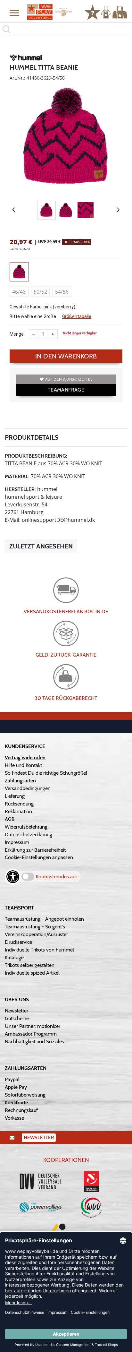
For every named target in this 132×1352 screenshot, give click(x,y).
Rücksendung (19, 804)
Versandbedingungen (28, 788)
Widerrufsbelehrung (26, 827)
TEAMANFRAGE (66, 390)
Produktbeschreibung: (36, 456)
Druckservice (18, 942)
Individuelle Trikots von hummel (39, 950)
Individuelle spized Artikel (32, 973)
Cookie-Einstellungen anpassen (39, 857)
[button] (14, 12)
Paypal (12, 1079)
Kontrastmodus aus (57, 877)
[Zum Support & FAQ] (93, 11)
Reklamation (18, 811)
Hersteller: (20, 489)
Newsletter (16, 1011)
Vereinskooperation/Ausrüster (36, 934)
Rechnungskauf (21, 1110)
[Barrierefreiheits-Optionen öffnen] (13, 877)
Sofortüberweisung (25, 1095)
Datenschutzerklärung (28, 834)
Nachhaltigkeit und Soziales (34, 1041)
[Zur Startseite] (49, 12)
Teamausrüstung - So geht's (35, 927)
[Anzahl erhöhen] (53, 334)
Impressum (17, 842)
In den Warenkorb (66, 356)
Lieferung (15, 796)
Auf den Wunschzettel (68, 379)
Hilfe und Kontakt (23, 765)
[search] (66, 29)
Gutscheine (17, 1018)
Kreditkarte (16, 1102)
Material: (17, 476)
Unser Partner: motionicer (32, 1026)
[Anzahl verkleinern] (33, 334)
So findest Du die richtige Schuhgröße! (46, 773)
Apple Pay (16, 1087)
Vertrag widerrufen (25, 757)
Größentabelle (76, 316)
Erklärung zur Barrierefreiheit (35, 850)
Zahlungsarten (20, 781)
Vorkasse (14, 1118)
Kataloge (14, 957)
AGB (10, 819)
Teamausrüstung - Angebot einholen (44, 919)
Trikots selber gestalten (29, 965)
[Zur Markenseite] (26, 58)
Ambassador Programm (31, 1034)
